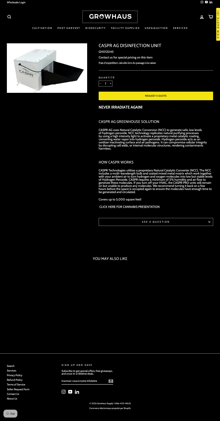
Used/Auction (156, 28)
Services (180, 28)
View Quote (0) (217, 24)
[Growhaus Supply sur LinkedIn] (77, 392)
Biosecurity (95, 28)
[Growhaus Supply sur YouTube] (70, 392)
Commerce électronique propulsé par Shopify (110, 408)
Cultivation (42, 28)
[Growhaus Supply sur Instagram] (64, 392)
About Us (12, 398)
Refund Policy (15, 379)
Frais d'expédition (108, 63)
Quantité (107, 77)
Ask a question (156, 221)
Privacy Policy (14, 375)
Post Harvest (68, 28)
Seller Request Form (18, 389)
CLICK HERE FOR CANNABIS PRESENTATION (129, 207)
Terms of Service (16, 384)
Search (10, 366)
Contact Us (13, 394)
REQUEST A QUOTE (156, 95)
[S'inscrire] (111, 381)
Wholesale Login (16, 2)
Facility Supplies (125, 28)
